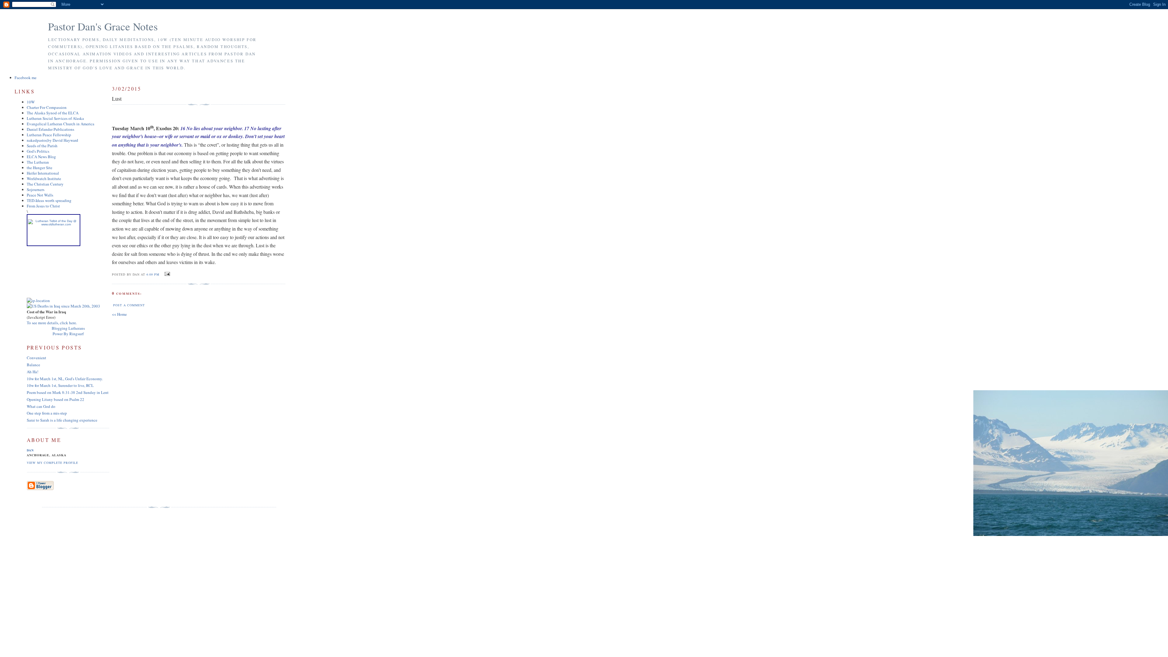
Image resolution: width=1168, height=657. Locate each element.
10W (31, 102)
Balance (33, 364)
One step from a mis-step (47, 413)
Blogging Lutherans (68, 328)
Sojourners (35, 189)
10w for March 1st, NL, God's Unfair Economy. (65, 378)
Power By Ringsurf (68, 333)
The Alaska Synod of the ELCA (52, 113)
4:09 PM (152, 274)
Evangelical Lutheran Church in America (60, 124)
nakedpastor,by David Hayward (52, 140)
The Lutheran (38, 162)
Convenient (36, 357)
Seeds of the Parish (42, 145)
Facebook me (25, 77)
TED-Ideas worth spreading (49, 200)
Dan (30, 450)
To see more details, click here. (52, 322)
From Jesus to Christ (43, 206)
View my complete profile (52, 463)
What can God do (41, 406)
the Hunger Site (39, 167)
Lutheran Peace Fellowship (49, 134)
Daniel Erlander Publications (50, 129)
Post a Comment (128, 305)
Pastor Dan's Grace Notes (103, 26)
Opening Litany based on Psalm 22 (55, 399)
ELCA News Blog (41, 156)
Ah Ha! (32, 371)
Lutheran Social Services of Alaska (55, 118)
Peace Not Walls (40, 195)
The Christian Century (45, 184)
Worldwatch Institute (44, 178)
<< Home (119, 314)
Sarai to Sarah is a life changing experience (62, 420)
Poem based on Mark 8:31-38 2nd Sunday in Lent (68, 392)
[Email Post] (167, 274)
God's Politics (38, 151)
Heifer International (43, 173)
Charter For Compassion (47, 107)
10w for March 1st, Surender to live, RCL (60, 385)
